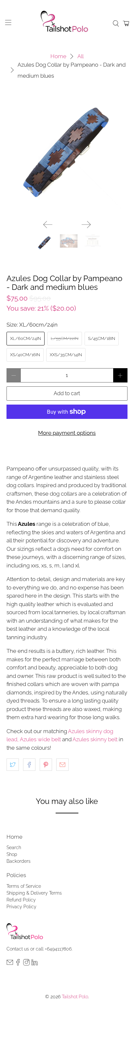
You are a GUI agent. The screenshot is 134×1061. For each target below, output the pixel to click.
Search (14, 847)
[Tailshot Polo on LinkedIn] (34, 963)
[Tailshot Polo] (67, 23)
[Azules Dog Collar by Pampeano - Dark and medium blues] (67, 154)
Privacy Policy (21, 906)
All (80, 56)
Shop (12, 854)
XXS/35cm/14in (66, 354)
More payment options (67, 433)
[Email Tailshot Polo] (10, 963)
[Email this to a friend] (62, 764)
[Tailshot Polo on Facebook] (18, 963)
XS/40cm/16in (25, 354)
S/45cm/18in (101, 338)
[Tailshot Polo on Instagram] (26, 963)
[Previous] (48, 224)
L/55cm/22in (64, 338)
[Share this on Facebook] (29, 764)
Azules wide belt (40, 739)
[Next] (86, 224)
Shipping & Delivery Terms (34, 893)
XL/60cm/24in (25, 338)
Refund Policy (21, 899)
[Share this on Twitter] (13, 764)
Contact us (18, 948)
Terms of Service (24, 886)
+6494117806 (58, 948)
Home (58, 56)
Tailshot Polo (75, 996)
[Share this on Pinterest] (46, 764)
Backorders (19, 861)
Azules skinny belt (95, 739)
